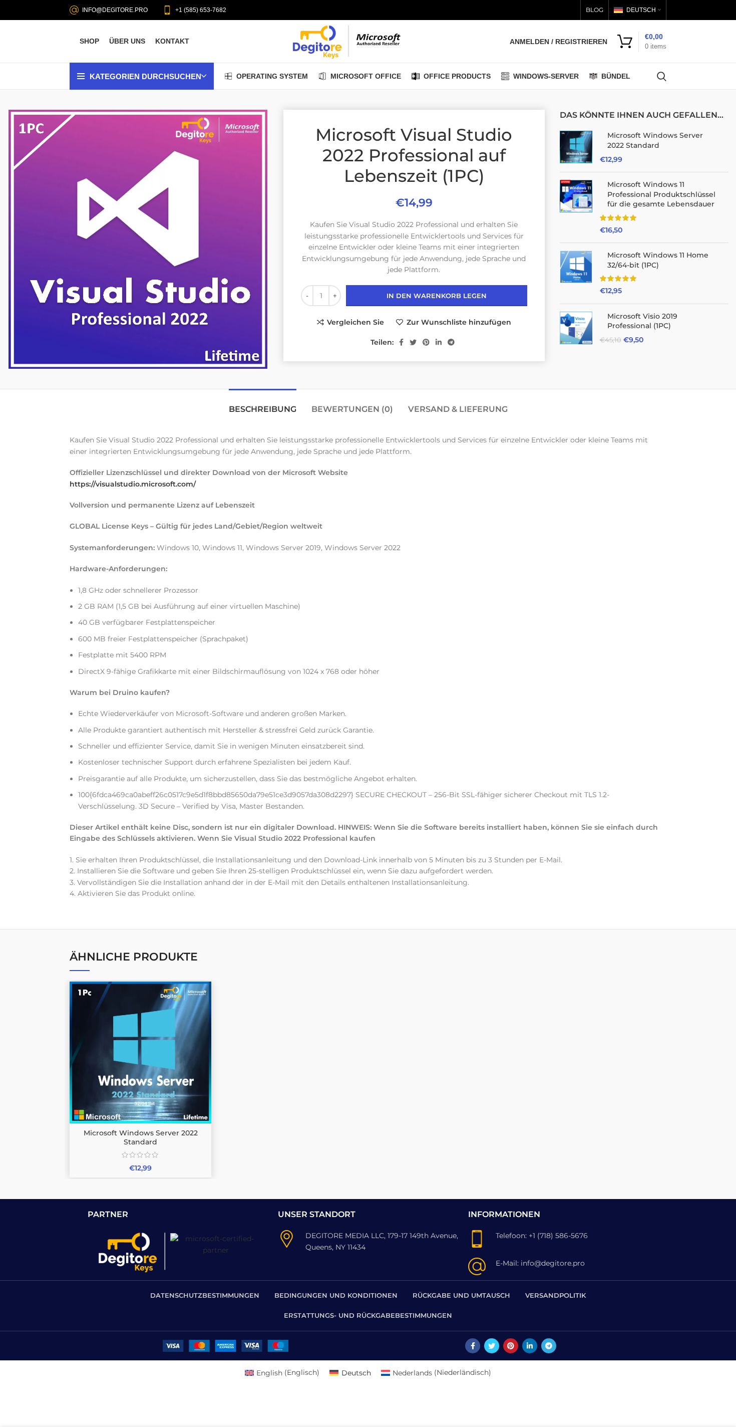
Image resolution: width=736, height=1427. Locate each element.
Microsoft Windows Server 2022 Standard (655, 140)
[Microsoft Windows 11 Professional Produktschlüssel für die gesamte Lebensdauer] (576, 207)
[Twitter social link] (413, 342)
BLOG (594, 10)
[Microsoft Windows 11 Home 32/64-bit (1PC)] (576, 273)
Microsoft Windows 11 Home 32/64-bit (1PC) (657, 260)
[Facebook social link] (401, 342)
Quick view (203, 1043)
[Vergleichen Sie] (203, 1020)
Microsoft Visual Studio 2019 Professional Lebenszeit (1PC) (292, 1160)
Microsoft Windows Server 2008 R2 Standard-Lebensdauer (596, 1160)
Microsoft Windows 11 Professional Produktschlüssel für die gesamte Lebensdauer (661, 194)
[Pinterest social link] (426, 342)
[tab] (262, 419)
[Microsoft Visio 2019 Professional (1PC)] (576, 328)
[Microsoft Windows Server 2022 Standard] (576, 147)
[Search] (661, 76)
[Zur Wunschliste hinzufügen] (203, 1065)
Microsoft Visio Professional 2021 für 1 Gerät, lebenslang (444, 1160)
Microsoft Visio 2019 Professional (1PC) (642, 321)
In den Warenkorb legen (437, 296)
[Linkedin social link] (439, 342)
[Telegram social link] (451, 342)
